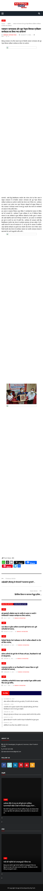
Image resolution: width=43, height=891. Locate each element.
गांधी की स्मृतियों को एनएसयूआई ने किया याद (17, 862)
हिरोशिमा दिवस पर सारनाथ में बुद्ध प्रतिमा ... (28, 594)
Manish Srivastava (10, 35)
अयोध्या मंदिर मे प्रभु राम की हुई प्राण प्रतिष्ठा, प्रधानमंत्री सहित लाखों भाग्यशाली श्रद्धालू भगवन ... (20, 804)
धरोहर (5, 858)
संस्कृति (5, 799)
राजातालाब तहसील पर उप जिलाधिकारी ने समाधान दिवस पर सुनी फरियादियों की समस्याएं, (20, 668)
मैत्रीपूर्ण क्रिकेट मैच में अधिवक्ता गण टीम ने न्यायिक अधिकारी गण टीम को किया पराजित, (21, 641)
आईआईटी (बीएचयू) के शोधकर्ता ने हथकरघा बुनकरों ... (18, 582)
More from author (20, 604)
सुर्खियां (3, 20)
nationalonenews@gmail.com (12, 751)
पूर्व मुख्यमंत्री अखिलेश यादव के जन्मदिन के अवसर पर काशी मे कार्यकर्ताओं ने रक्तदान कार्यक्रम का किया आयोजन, (19, 614)
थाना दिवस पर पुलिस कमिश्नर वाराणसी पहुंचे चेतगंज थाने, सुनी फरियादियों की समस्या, (19, 628)
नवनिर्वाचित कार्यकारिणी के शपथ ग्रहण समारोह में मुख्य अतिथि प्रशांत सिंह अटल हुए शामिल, (21, 682)
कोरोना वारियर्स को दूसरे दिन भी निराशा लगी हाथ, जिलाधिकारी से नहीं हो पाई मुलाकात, (21, 655)
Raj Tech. (32, 888)
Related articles (7, 604)
